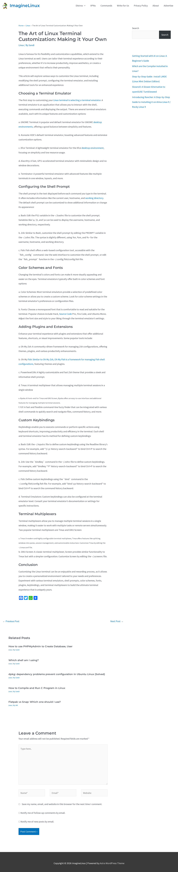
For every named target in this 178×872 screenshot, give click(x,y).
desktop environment (92, 147)
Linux (21, 45)
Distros (79, 5)
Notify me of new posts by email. (37, 821)
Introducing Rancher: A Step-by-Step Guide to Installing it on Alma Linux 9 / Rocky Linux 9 (151, 102)
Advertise (168, 5)
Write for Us (123, 5)
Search (135, 28)
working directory (94, 198)
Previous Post (11, 621)
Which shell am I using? (23, 660)
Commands (106, 5)
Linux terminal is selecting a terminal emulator (77, 100)
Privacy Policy (141, 5)
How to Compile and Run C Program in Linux (36, 688)
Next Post (116, 621)
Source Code (65, 313)
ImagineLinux (25, 5)
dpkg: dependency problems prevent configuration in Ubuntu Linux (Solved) (56, 674)
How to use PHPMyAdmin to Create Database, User (40, 646)
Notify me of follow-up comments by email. (43, 812)
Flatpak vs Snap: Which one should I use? (34, 701)
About (156, 5)
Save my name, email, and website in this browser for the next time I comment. (62, 804)
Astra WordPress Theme (112, 863)
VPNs (93, 5)
